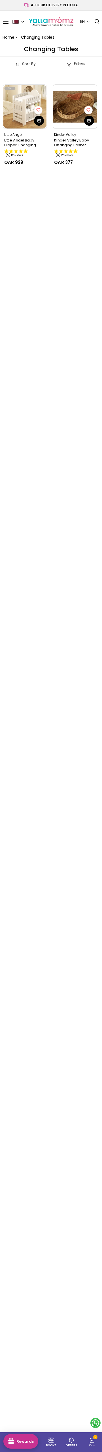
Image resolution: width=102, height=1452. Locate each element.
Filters (79, 63)
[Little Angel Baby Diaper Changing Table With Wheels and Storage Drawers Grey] (25, 106)
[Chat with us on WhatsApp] (95, 1423)
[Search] (94, 22)
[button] (85, 22)
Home (8, 37)
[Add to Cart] (39, 121)
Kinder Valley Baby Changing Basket (71, 142)
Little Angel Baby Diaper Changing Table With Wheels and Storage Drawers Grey (24, 142)
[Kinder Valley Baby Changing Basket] (75, 106)
